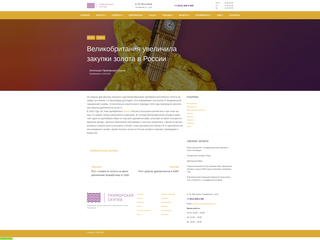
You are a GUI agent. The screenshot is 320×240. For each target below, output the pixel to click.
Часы (189, 126)
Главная (140, 194)
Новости (100, 38)
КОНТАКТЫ (234, 15)
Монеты (190, 117)
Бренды (164, 206)
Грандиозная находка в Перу (199, 156)
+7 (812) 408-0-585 (184, 5)
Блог (139, 214)
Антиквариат (192, 103)
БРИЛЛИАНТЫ (136, 15)
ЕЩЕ (220, 15)
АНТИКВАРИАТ (203, 15)
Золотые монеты (144, 210)
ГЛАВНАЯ (85, 15)
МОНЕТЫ (184, 15)
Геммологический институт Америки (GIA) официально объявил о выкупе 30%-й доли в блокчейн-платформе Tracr (209, 169)
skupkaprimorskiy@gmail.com (204, 204)
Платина (140, 202)
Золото (91, 38)
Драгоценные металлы (196, 110)
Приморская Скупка (113, 70)
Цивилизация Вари (194, 161)
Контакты (165, 214)
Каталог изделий (168, 194)
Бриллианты (192, 107)
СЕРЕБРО (117, 15)
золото (126, 111)
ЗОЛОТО (101, 15)
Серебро (190, 123)
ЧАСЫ (152, 15)
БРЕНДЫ (168, 15)
